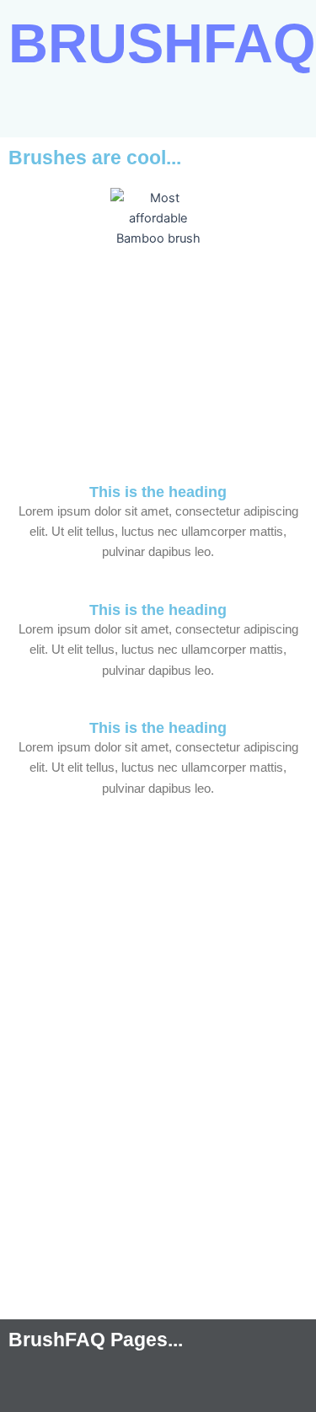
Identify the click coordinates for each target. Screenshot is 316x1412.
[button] (157, 113)
